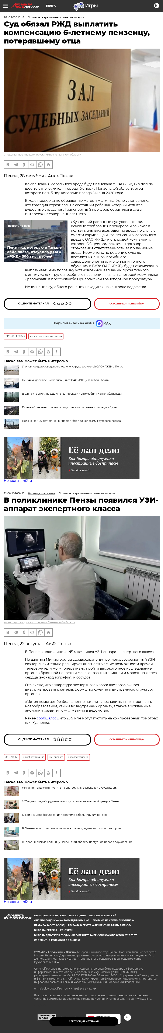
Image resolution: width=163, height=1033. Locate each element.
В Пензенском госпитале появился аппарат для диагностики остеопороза (71, 828)
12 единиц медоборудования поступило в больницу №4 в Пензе (64, 814)
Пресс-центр (77, 915)
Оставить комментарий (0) (127, 303)
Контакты (66, 930)
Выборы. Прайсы (45, 930)
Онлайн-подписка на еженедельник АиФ (61, 920)
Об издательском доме (50, 915)
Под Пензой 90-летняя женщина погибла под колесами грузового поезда (71, 420)
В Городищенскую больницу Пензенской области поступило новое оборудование (77, 842)
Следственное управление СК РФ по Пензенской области (42, 154)
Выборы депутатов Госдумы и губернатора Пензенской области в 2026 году (85, 935)
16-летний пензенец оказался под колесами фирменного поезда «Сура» (69, 407)
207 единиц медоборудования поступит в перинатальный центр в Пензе (70, 801)
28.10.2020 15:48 (14, 17)
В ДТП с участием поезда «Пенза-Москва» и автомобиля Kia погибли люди (72, 393)
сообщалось (47, 718)
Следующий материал (84, 1021)
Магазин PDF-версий (102, 915)
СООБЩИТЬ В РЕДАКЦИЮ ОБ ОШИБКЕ (57, 940)
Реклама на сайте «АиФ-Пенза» (113, 920)
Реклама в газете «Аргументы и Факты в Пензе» (99, 925)
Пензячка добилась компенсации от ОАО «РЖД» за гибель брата (65, 380)
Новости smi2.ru (18, 481)
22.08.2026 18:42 (14, 493)
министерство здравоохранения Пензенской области (39, 622)
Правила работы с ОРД (49, 925)
